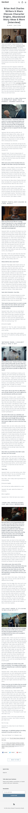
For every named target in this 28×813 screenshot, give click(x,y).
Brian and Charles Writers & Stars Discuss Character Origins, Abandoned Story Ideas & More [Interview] (13, 744)
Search (5, 772)
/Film (3, 747)
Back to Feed (15, 759)
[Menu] (25, 2)
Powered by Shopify (19, 808)
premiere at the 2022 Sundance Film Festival (13, 46)
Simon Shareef (11, 808)
